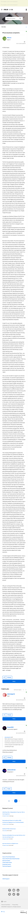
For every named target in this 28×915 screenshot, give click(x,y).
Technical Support (6, 866)
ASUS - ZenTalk (8, 10)
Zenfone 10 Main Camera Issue (9, 828)
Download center (6, 864)
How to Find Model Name (8, 857)
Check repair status (7, 862)
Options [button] (26, 26)
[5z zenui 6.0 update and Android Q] (23, 689)
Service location (6, 860)
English (4, 901)
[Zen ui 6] (26, 689)
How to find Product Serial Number (11, 858)
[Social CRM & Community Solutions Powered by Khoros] (24, 912)
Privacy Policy (15, 904)
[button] (4, 677)
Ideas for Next (6, 816)
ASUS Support (5, 879)
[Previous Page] (9, 801)
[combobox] (14, 18)
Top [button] (4, 911)
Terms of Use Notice (5, 904)
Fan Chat (4, 27)
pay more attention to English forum (10, 843)
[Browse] (2, 9)
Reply (14, 681)
